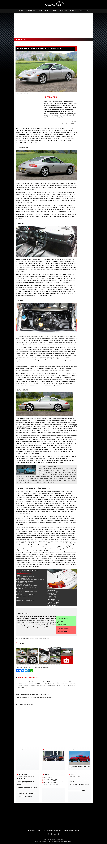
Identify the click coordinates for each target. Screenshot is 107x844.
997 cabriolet (50, 482)
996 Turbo (65, 495)
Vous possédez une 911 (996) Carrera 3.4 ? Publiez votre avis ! (35, 697)
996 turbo (69, 543)
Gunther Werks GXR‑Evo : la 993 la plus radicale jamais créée (27, 788)
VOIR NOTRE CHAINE (24, 766)
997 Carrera (58, 516)
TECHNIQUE (50, 830)
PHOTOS (71, 830)
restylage (29, 495)
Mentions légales (51, 839)
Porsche (18, 132)
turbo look (36, 198)
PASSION (65, 830)
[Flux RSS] (58, 834)
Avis (55, 10)
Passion (64, 10)
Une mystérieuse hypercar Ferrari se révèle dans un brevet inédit (27, 783)
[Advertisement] (53, 25)
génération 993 (61, 196)
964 (21, 218)
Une (21, 10)
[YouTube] (55, 834)
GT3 (75, 543)
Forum (73, 10)
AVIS (44, 830)
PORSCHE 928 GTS (48, 763)
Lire (27, 687)
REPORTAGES (57, 830)
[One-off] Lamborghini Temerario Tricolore (24, 797)
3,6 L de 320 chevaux (58, 491)
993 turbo (66, 428)
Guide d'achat (44, 10)
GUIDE (39, 830)
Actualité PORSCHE (75, 776)
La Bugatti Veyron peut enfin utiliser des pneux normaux (26, 792)
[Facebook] (48, 834)
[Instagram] (51, 834)
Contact (44, 839)
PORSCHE (42, 43)
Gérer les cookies (60, 839)
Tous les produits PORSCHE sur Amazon (79, 780)
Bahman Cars (26, 638)
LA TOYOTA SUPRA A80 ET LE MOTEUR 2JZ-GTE (79, 767)
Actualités (31, 10)
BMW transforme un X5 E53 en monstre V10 (26, 777)
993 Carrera (58, 336)
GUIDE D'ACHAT (35, 43)
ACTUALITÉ (33, 830)
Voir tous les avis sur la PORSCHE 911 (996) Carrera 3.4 (33, 694)
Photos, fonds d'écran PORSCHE (79, 784)
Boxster (18, 194)
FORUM (77, 830)
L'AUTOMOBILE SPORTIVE (22, 43)
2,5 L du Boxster (47, 349)
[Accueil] (28, 830)
